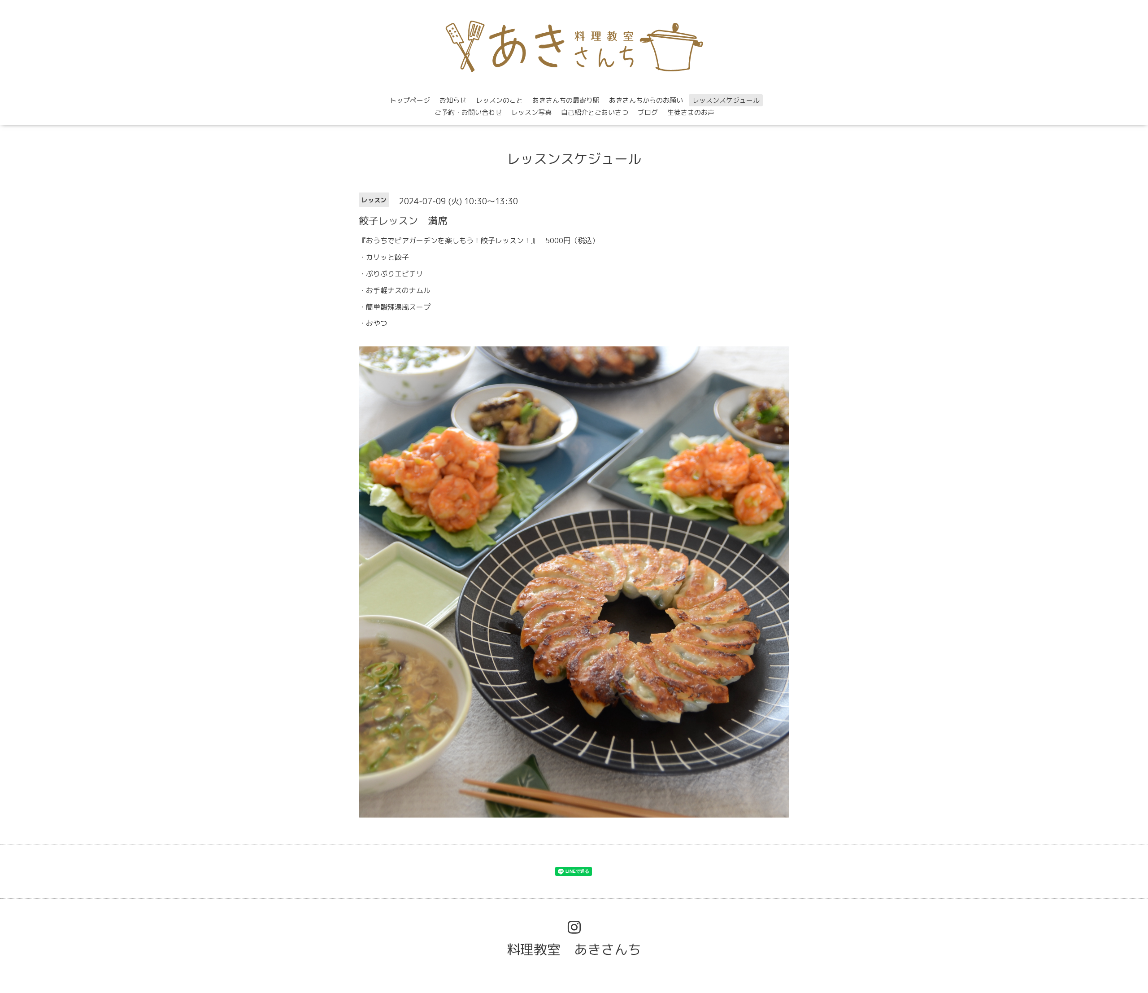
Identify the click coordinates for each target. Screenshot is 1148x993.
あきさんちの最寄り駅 (566, 100)
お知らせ (452, 100)
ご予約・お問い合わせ (468, 112)
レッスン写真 (531, 112)
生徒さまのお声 (690, 112)
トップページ (410, 100)
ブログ (648, 112)
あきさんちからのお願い (646, 100)
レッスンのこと (499, 100)
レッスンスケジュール (726, 100)
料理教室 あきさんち (574, 949)
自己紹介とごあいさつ (594, 112)
